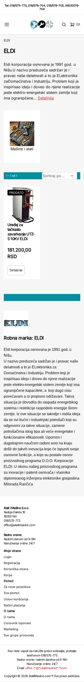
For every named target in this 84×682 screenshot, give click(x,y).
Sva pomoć (12, 593)
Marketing (11, 629)
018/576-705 (55, 5)
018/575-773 (18, 5)
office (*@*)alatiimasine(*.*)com (46, 668)
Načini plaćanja (14, 605)
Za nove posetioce (17, 587)
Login (8, 557)
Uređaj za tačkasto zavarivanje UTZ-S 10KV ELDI (21, 231)
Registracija (12, 563)
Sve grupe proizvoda (19, 635)
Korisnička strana (16, 569)
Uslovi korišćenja (16, 599)
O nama (9, 617)
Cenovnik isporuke (17, 623)
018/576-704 (36, 5)
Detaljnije (46, 98)
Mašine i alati (21, 149)
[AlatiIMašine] (42, 24)
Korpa (8, 575)
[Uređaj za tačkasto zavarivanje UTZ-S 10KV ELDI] (21, 204)
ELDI (7, 40)
